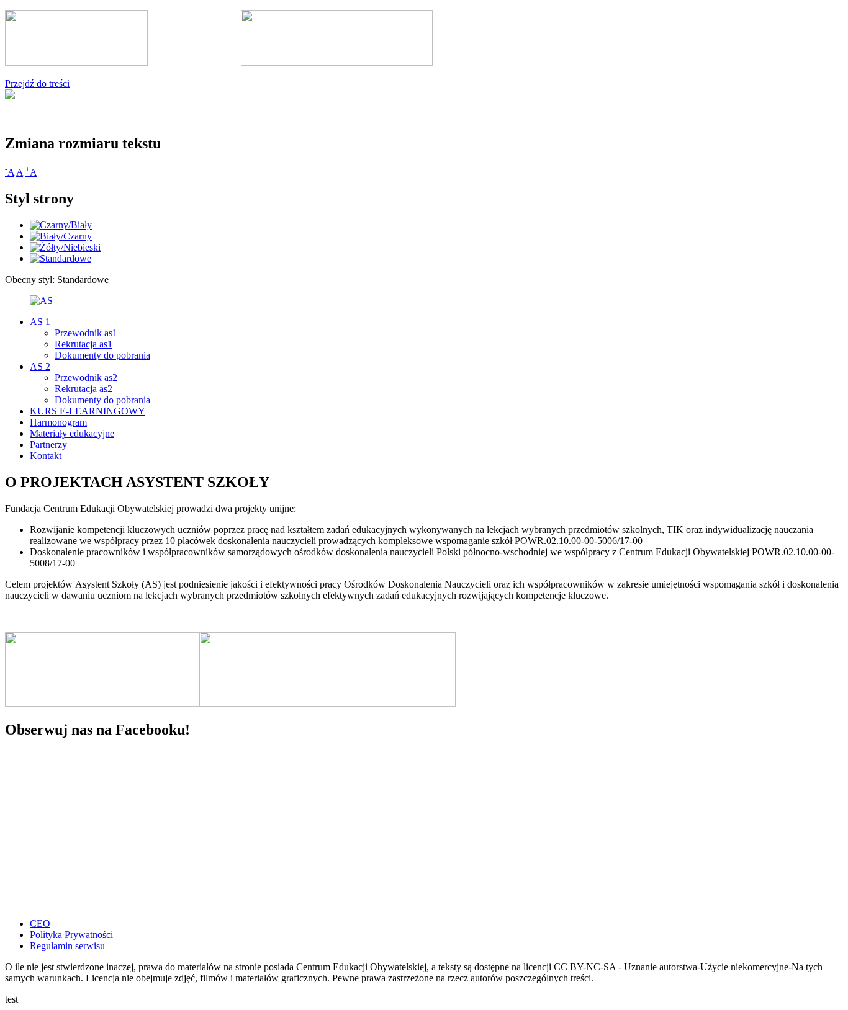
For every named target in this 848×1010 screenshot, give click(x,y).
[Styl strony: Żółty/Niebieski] (65, 247)
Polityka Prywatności (71, 934)
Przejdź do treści (37, 83)
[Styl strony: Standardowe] (60, 258)
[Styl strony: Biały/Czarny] (61, 236)
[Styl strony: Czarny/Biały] (61, 225)
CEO (40, 923)
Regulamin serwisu (67, 946)
